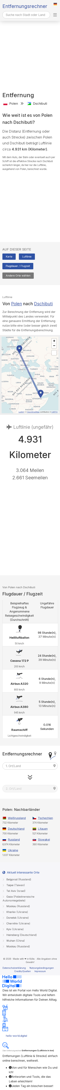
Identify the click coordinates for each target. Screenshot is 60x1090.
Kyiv (15, 929)
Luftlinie (27, 256)
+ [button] (54, 341)
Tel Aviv (15, 890)
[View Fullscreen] (54, 352)
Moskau (18, 906)
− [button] (54, 346)
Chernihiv (18, 923)
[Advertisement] (30, 52)
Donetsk (17, 917)
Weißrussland (17, 818)
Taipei (15, 885)
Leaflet (21, 412)
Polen (16, 303)
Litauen (43, 828)
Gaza (18, 898)
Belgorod (18, 879)
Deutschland (16, 828)
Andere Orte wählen (18, 275)
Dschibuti (43, 303)
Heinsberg (21, 935)
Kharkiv (17, 912)
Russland (14, 839)
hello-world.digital (16, 1035)
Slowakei (44, 839)
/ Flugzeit (18, 266)
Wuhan (15, 940)
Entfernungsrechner (24, 6)
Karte (9, 256)
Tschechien (45, 818)
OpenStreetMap (33, 412)
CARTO (54, 412)
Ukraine (13, 850)
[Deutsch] (55, 4)
